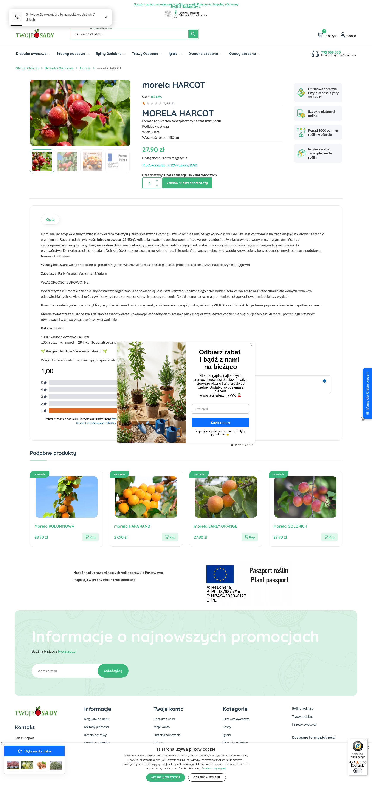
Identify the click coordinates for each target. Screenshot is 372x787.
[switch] (357, 770)
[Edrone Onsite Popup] (186, 393)
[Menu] (365, 741)
